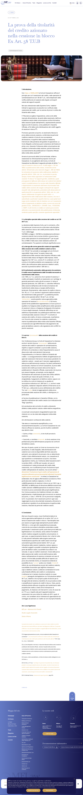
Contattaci (49, 733)
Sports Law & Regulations (27, 746)
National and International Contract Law (27, 749)
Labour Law (24, 766)
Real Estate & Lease (26, 744)
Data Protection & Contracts (26, 768)
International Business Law (28, 752)
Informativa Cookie (50, 786)
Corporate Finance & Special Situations (26, 732)
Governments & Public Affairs (27, 759)
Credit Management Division (15, 50)
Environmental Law (26, 761)
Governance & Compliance (25, 755)
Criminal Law (24, 763)
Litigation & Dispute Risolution (26, 736)
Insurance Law (25, 730)
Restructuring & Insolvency (25, 723)
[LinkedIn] (80, 3)
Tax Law (23, 742)
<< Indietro (11, 12)
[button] (18, 3)
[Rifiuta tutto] (74, 779)
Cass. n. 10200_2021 (31, 93)
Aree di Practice (26, 715)
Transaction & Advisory (27, 718)
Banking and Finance (26, 720)
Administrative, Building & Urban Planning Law (27, 739)
